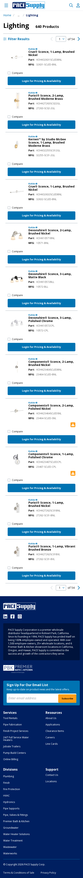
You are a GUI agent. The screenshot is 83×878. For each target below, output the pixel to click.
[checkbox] (9, 73)
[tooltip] (19, 15)
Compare (17, 73)
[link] (52, 39)
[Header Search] (71, 5)
